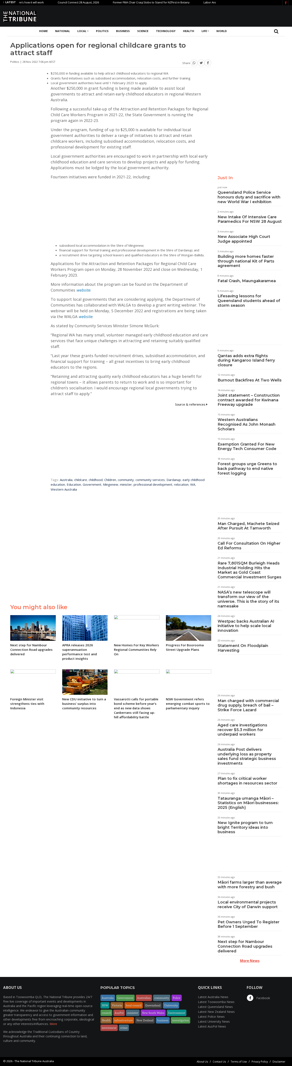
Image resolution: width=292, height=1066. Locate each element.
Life (204, 31)
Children (110, 480)
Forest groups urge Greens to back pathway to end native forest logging (247, 468)
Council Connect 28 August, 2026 (62, 2)
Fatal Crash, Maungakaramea (247, 281)
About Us (202, 1061)
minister (126, 484)
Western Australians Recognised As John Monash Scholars (247, 424)
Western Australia (64, 489)
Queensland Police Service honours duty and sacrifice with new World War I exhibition (249, 197)
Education (74, 484)
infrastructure (123, 1020)
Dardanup (174, 480)
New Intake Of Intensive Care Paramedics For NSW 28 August (250, 219)
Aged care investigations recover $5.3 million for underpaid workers (242, 730)
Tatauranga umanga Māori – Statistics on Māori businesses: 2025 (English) (248, 803)
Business (123, 31)
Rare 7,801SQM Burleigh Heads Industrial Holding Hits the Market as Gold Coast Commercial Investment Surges (249, 570)
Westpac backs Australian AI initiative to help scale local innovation (246, 626)
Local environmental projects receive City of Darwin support (248, 904)
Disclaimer (279, 1061)
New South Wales (153, 1013)
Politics (102, 31)
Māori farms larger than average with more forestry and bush (250, 884)
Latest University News (214, 1021)
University (171, 1005)
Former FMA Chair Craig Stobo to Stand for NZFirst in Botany (135, 2)
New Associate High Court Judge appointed (244, 239)
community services (150, 480)
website (83, 290)
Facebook (262, 998)
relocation (181, 484)
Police (176, 998)
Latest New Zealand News (216, 1012)
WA (192, 484)
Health (188, 31)
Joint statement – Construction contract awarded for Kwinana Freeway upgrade (249, 400)
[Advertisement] (211, 15)
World (221, 31)
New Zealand (144, 1020)
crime (124, 1028)
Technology (165, 31)
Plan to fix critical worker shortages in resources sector (247, 781)
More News (250, 960)
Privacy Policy (260, 1061)
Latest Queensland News (215, 1007)
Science (142, 31)
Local (81, 31)
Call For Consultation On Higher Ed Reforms (249, 545)
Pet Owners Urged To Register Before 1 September (248, 924)
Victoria (117, 1005)
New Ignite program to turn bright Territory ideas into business (245, 827)
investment (109, 1028)
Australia (66, 480)
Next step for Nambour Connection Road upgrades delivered (245, 946)
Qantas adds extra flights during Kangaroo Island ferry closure (246, 360)
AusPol (119, 1013)
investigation (180, 1020)
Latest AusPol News (212, 1026)
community (126, 480)
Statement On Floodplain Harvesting (243, 648)
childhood (96, 480)
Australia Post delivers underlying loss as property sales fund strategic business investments (247, 756)
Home (43, 31)
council (106, 1013)
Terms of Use (239, 1061)
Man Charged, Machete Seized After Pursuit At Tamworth (248, 526)
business (162, 1020)
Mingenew (110, 484)
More (53, 1024)
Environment (176, 1013)
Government (92, 484)
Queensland (153, 1005)
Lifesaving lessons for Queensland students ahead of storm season (249, 301)
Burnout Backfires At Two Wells (250, 380)
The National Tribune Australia (34, 1061)
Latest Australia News (213, 997)
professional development (153, 484)
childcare (80, 480)
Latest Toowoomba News (216, 1002)
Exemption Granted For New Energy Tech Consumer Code (247, 446)
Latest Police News (211, 1017)
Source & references (190, 404)
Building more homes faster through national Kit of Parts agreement (246, 261)
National (62, 31)
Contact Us (219, 1061)
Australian (144, 998)
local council (134, 1005)
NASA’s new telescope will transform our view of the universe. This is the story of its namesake (248, 599)
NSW (105, 1005)
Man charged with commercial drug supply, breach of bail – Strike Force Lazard (248, 705)
